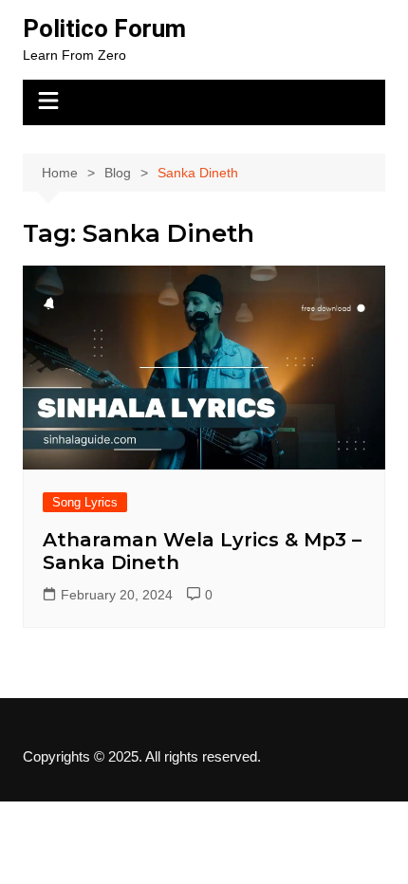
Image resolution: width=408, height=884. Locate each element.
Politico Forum (104, 28)
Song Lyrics (85, 502)
